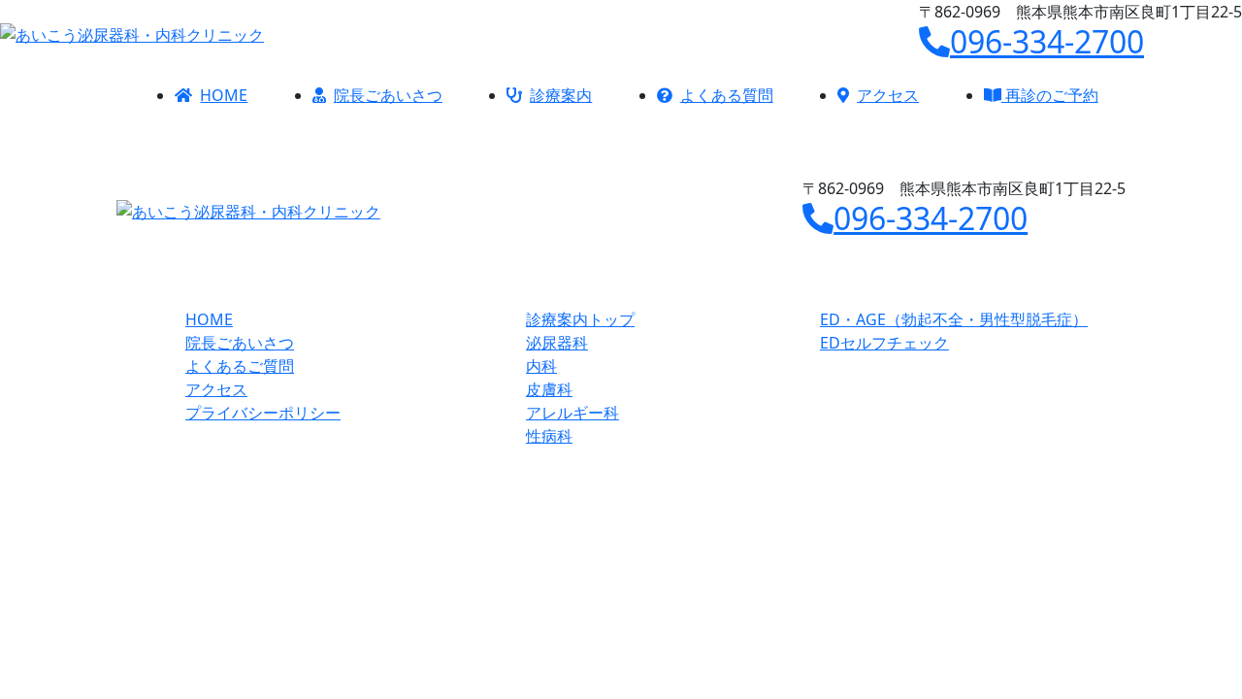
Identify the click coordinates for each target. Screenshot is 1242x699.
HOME (223, 95)
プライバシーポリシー (263, 412)
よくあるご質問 (239, 366)
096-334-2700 (1047, 41)
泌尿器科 (557, 342)
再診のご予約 (1049, 95)
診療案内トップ (580, 319)
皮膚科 (549, 389)
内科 (541, 366)
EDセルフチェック (884, 342)
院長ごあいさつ (388, 95)
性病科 (549, 436)
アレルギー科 (572, 412)
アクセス (888, 95)
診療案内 (561, 95)
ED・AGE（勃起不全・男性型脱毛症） (954, 319)
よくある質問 (726, 95)
